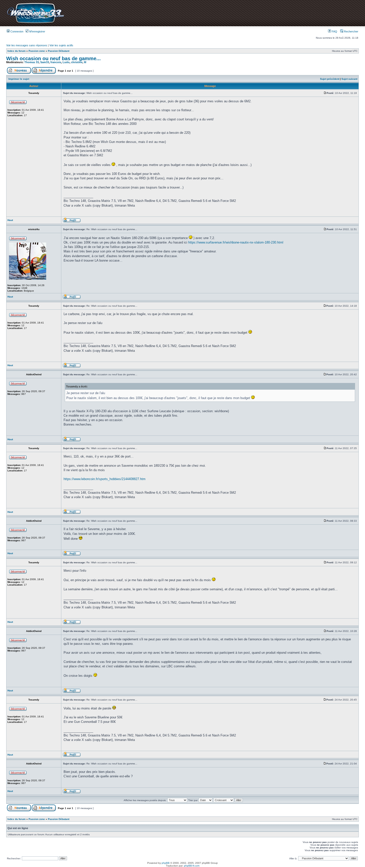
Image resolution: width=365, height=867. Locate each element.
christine (76, 62)
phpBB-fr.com (191, 865)
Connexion (16, 31)
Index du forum (16, 51)
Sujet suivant (349, 79)
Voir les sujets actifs (61, 45)
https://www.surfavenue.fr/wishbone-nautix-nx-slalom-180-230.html (235, 242)
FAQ (334, 31)
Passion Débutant (58, 51)
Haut (10, 220)
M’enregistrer (37, 31)
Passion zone (37, 51)
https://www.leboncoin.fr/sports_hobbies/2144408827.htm (105, 479)
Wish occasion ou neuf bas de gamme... (53, 58)
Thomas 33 (31, 62)
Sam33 (44, 62)
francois (55, 62)
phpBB (166, 863)
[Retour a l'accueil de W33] (35, 23)
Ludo (66, 62)
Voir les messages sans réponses (26, 45)
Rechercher (350, 31)
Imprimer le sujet (18, 79)
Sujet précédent (329, 79)
